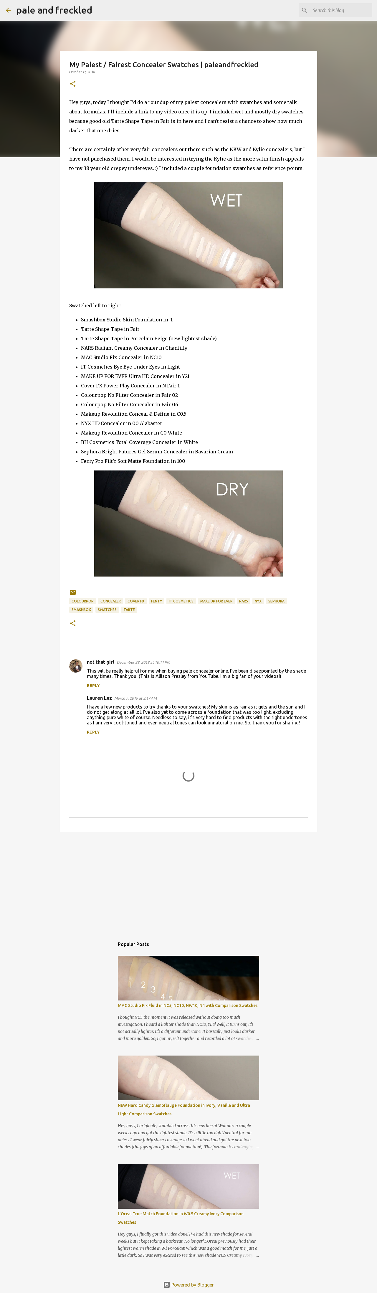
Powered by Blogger (192, 1284)
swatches (107, 610)
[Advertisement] (188, 882)
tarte (129, 610)
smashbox (81, 610)
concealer (110, 601)
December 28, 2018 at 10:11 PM (143, 662)
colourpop (83, 601)
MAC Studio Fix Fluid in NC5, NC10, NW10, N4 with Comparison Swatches (187, 1005)
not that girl (100, 662)
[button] (72, 84)
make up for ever (216, 601)
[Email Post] (72, 595)
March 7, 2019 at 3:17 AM (135, 698)
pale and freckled (54, 10)
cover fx (136, 601)
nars (243, 601)
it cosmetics (181, 601)
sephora (276, 601)
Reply (93, 685)
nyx (258, 601)
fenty (156, 601)
